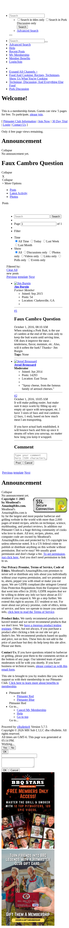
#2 (15, 395)
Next (32, 276)
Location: (27, 300)
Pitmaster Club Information (19, 121)
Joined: (26, 293)
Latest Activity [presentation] (18, 193)
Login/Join (15, 61)
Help (12, 48)
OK (5, 751)
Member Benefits (19, 58)
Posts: (25, 297)
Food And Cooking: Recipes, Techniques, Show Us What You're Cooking (34, 76)
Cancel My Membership (31, 710)
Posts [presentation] (13, 189)
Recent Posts (17, 51)
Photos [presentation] (14, 196)
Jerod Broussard (25, 364)
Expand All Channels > (23, 71)
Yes (5, 747)
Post (18, 462)
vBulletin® (23, 726)
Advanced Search (27, 30)
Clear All (12, 270)
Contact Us (19, 124)
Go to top (22, 716)
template (23, 276)
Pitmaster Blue (25, 699)
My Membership (19, 54)
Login (6, 124)
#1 (15, 310)
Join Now (44, 121)
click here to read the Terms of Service (31, 612)
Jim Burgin (21, 286)
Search (22, 27)
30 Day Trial (59, 121)
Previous (12, 276)
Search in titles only (32, 19)
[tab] (38, 190)
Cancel (28, 462)
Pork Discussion (19, 88)
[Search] (10, 35)
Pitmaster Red (17, 692)
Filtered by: (13, 266)
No (12, 747)
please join (36, 114)
